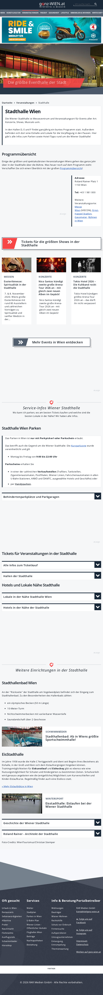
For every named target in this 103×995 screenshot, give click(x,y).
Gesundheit (54, 13)
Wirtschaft (97, 13)
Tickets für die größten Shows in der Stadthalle (50, 243)
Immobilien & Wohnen (81, 13)
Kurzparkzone (78, 445)
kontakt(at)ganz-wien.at (87, 911)
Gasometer (81, 217)
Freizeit (43, 13)
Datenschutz (82, 944)
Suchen (95, 4)
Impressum (81, 941)
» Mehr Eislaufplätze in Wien (17, 786)
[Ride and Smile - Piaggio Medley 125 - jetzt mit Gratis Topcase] (51, 30)
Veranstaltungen (30, 13)
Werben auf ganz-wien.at (88, 952)
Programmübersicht (71, 168)
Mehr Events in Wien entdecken (57, 342)
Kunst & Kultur (14, 13)
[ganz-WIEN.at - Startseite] (51, 4)
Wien (2, 13)
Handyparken (23, 484)
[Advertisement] (34, 194)
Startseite (7, 102)
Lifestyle (65, 13)
